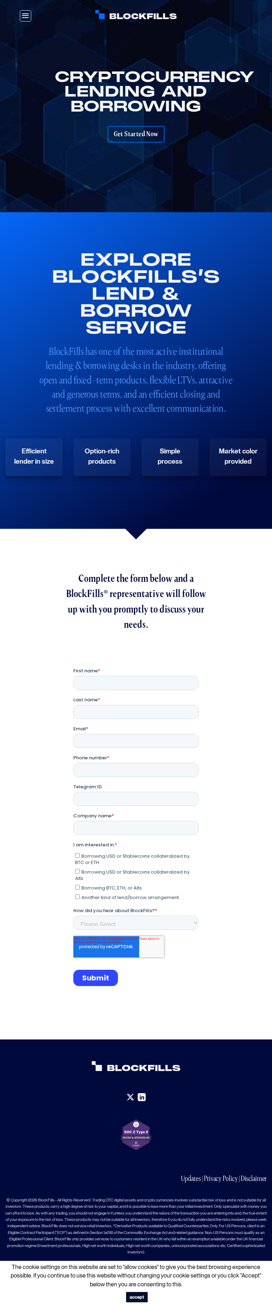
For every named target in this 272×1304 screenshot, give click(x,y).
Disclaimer (254, 1178)
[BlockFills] (136, 14)
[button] (25, 16)
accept (137, 1297)
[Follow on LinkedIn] (141, 1097)
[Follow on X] (130, 1097)
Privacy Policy (221, 1178)
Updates (191, 1178)
